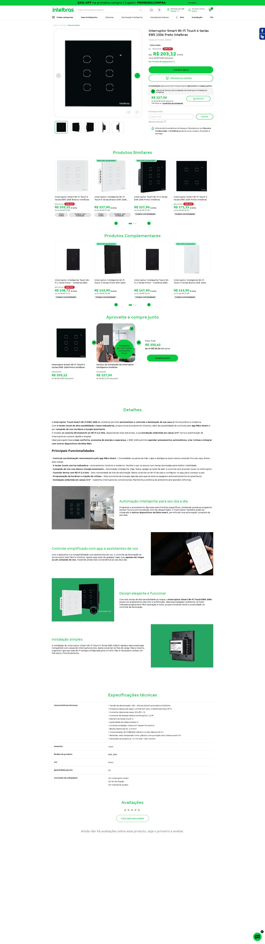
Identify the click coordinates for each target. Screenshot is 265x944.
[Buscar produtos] (141, 9)
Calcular (204, 117)
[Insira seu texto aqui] (64, 11)
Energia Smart (74, 25)
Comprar (192, 3)
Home (55, 25)
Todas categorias (64, 17)
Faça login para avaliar (132, 818)
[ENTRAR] (196, 10)
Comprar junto (162, 358)
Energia (63, 25)
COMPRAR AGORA (181, 78)
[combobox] (109, 10)
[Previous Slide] (116, 223)
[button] (128, 112)
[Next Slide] (149, 223)
